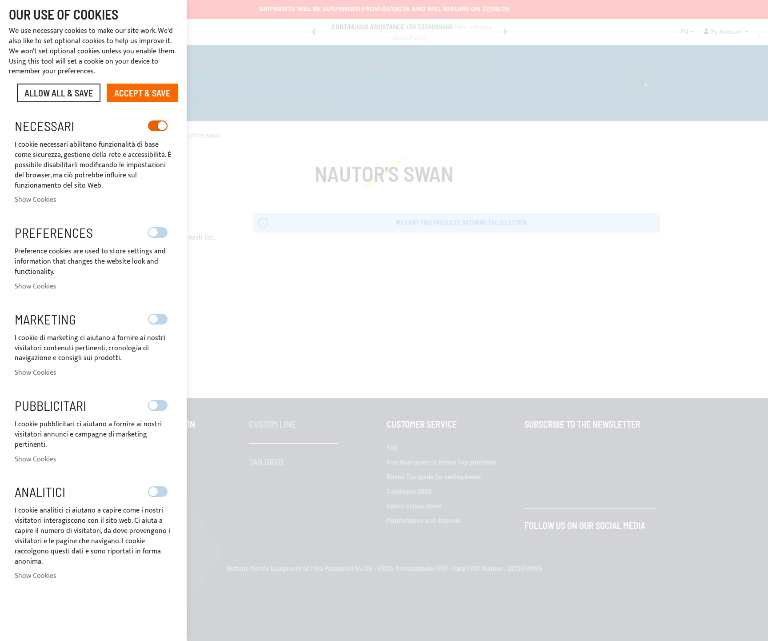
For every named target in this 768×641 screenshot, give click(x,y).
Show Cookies (35, 200)
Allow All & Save (58, 93)
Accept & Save (142, 93)
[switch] (158, 125)
